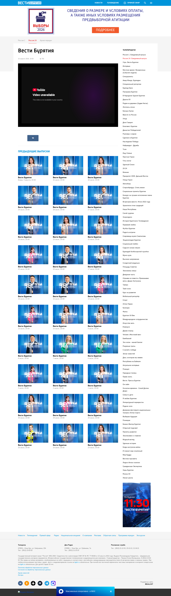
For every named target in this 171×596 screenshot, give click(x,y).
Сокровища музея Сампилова (134, 236)
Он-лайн (126, 384)
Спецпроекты (128, 76)
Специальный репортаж (132, 84)
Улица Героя (127, 180)
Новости (98, 3)
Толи (124, 149)
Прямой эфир (131, 3)
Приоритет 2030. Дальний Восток (135, 176)
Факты (125, 312)
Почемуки (126, 420)
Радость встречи (129, 232)
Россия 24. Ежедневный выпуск (135, 58)
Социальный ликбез (130, 244)
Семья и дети (128, 395)
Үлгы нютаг (127, 161)
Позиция (126, 369)
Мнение (126, 172)
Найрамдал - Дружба (131, 145)
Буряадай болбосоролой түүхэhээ (136, 251)
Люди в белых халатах (131, 462)
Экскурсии (140, 535)
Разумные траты (129, 346)
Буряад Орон (128, 88)
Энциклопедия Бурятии (132, 240)
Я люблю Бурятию (130, 398)
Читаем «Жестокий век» (132, 334)
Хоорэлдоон (127, 217)
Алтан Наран (128, 304)
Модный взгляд (128, 439)
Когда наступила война (131, 447)
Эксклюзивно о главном (132, 436)
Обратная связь (109, 535)
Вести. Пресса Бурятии (131, 380)
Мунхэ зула (127, 255)
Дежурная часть (129, 274)
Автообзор (127, 184)
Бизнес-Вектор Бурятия (132, 424)
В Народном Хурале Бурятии (134, 96)
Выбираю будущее (130, 416)
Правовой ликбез (129, 225)
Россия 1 (21, 40)
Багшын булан (128, 111)
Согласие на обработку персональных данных (34, 570)
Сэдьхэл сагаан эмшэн (131, 248)
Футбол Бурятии (129, 228)
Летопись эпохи (129, 107)
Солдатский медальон (131, 263)
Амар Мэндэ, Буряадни (132, 80)
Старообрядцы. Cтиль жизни (134, 187)
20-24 (125, 168)
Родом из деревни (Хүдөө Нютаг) (135, 103)
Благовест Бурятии (130, 126)
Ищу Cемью (127, 153)
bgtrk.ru (77, 562)
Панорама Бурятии (130, 92)
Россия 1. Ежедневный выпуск (134, 55)
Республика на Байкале (132, 361)
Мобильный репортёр (131, 296)
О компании (87, 535)
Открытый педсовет (130, 428)
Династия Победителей (132, 130)
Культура (126, 308)
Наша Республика (129, 209)
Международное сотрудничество (135, 319)
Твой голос (127, 289)
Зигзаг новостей (129, 354)
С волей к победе (129, 350)
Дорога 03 (126, 99)
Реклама (97, 535)
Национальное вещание (70, 535)
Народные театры (129, 373)
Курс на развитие (129, 292)
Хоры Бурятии (128, 470)
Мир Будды (127, 455)
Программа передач (126, 535)
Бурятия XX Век (129, 315)
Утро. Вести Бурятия (130, 62)
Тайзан (125, 285)
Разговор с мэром (129, 134)
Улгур (125, 119)
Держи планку (128, 331)
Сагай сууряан (128, 213)
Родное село (127, 406)
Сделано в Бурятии (130, 138)
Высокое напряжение (131, 259)
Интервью (126, 66)
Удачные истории (129, 443)
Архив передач (46, 40)
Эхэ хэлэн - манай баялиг (132, 342)
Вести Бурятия (25, 177)
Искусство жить (128, 323)
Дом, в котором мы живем (132, 357)
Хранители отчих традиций (133, 205)
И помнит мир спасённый (132, 451)
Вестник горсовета (130, 459)
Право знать (127, 377)
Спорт (125, 300)
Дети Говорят (128, 122)
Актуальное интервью (131, 365)
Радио (56, 535)
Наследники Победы (130, 141)
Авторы (20, 575)
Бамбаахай (127, 338)
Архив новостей (23, 573)
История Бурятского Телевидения (136, 221)
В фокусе (126, 327)
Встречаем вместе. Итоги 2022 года (136, 202)
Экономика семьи (129, 271)
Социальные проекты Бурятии (134, 191)
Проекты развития (130, 432)
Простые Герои (128, 157)
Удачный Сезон (128, 164)
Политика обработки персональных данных (33, 567)
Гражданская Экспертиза (132, 466)
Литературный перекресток (133, 402)
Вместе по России (129, 115)
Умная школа (128, 478)
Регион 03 (126, 474)
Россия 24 (32, 40)
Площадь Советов (130, 267)
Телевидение (113, 3)
